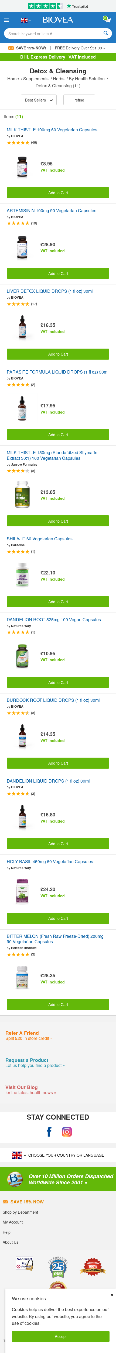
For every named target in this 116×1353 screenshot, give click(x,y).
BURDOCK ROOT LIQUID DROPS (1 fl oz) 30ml (53, 700)
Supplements (36, 78)
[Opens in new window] (48, 1132)
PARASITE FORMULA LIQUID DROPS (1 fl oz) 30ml (57, 372)
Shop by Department (20, 1212)
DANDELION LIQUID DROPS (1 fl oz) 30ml (48, 781)
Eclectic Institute (24, 947)
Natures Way (21, 625)
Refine (79, 100)
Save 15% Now (27, 1202)
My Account (13, 1222)
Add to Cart (58, 192)
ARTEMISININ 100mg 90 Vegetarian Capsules (51, 211)
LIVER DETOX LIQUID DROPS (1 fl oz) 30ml (50, 291)
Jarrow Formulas (24, 464)
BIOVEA (17, 135)
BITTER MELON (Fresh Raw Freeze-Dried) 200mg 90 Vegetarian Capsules (55, 939)
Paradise (18, 544)
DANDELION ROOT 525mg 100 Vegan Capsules (54, 620)
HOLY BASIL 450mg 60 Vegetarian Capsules (50, 861)
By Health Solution (87, 78)
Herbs (59, 78)
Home (13, 78)
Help (7, 1232)
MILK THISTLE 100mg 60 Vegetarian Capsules (52, 130)
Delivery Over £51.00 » (80, 47)
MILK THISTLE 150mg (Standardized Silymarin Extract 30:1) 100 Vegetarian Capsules (52, 455)
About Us (10, 1242)
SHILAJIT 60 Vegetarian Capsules (40, 539)
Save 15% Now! (31, 47)
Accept (61, 1336)
